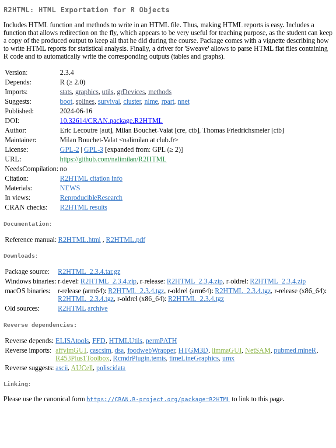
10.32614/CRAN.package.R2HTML (111, 120)
